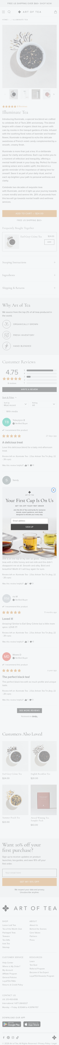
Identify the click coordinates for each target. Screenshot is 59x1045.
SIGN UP (29, 527)
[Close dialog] (53, 490)
